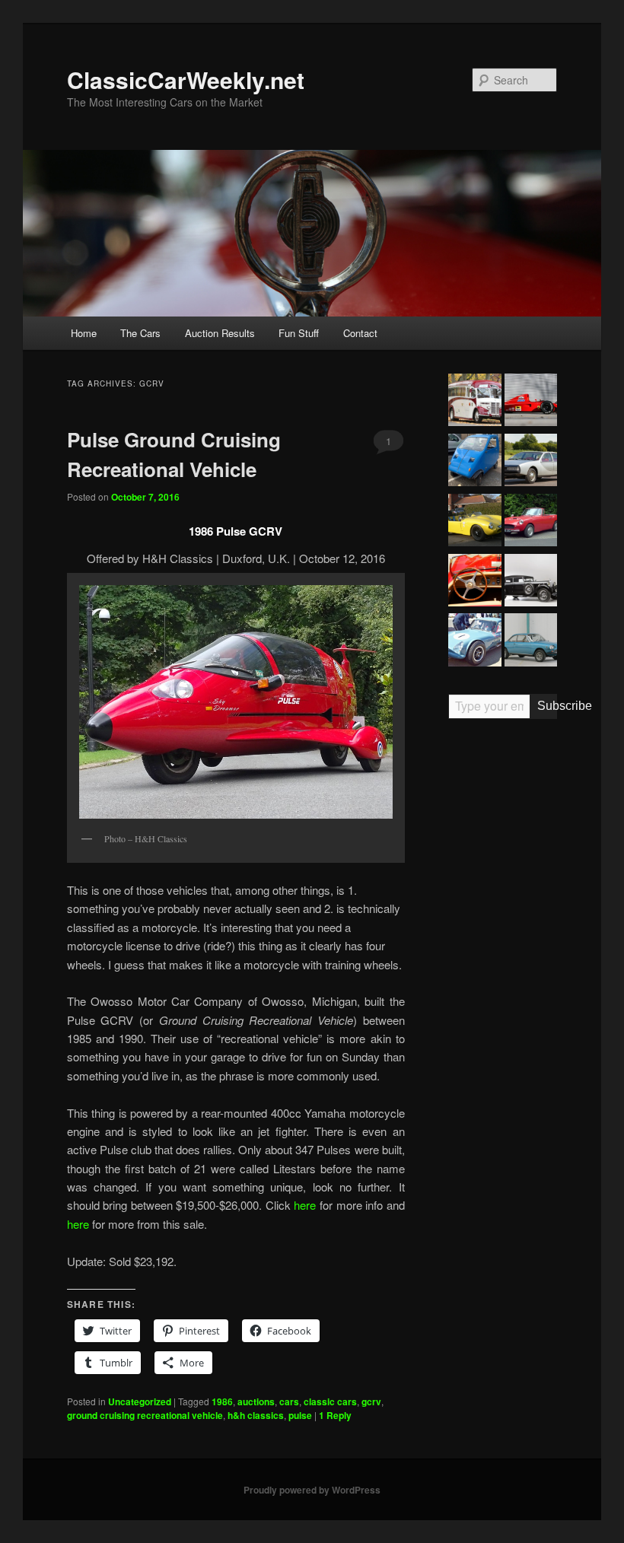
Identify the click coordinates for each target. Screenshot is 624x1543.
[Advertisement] (502, 967)
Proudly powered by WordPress (312, 1490)
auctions (256, 1401)
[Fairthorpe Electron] (474, 522)
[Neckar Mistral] (531, 641)
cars (289, 1401)
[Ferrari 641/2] (531, 402)
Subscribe (547, 705)
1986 (222, 1401)
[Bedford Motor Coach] (474, 402)
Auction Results (220, 333)
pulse (300, 1415)
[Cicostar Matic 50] (474, 462)
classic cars (330, 1401)
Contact (360, 333)
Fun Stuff (299, 333)
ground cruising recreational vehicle (145, 1415)
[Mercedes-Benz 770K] (531, 582)
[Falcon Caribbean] (531, 522)
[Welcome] (474, 582)
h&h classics (256, 1415)
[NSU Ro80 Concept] (531, 462)
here (307, 1205)
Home (84, 333)
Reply (335, 1415)
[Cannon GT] (474, 641)
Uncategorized (139, 1401)
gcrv (371, 1401)
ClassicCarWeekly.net (185, 79)
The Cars (140, 333)
